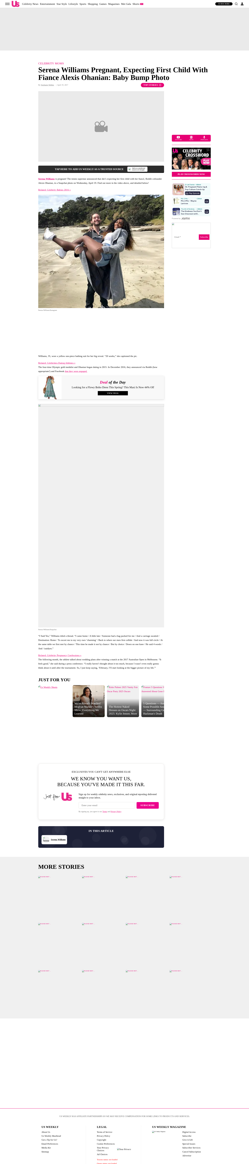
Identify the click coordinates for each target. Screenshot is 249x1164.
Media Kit (46, 1148)
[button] (236, 4)
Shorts (136, 3)
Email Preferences (50, 1144)
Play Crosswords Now (191, 174)
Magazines (114, 3)
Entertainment (47, 3)
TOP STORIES (150, 85)
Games (103, 3)
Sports (82, 3)
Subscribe (224, 4)
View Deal (113, 393)
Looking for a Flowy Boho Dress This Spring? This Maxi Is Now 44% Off (113, 387)
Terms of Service (104, 1132)
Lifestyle (73, 3)
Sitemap (45, 1152)
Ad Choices (102, 1154)
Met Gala (126, 3)
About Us (46, 1132)
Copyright (101, 1140)
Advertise (186, 1155)
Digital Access (189, 1132)
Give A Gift (187, 1140)
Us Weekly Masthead (51, 1136)
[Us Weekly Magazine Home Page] (15, 4)
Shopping (93, 3)
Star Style (62, 3)
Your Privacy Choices (103, 1149)
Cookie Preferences (106, 1144)
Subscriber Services (191, 1148)
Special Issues (188, 1144)
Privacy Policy (116, 812)
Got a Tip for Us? (49, 1140)
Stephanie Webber (47, 85)
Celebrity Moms (51, 63)
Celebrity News (30, 3)
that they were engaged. (76, 371)
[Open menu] (7, 3)
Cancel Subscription (191, 1152)
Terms (104, 812)
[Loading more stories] (58, 896)
